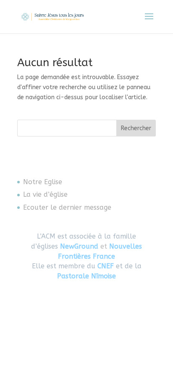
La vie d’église (45, 194)
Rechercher (136, 128)
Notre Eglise (42, 182)
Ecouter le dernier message (67, 207)
